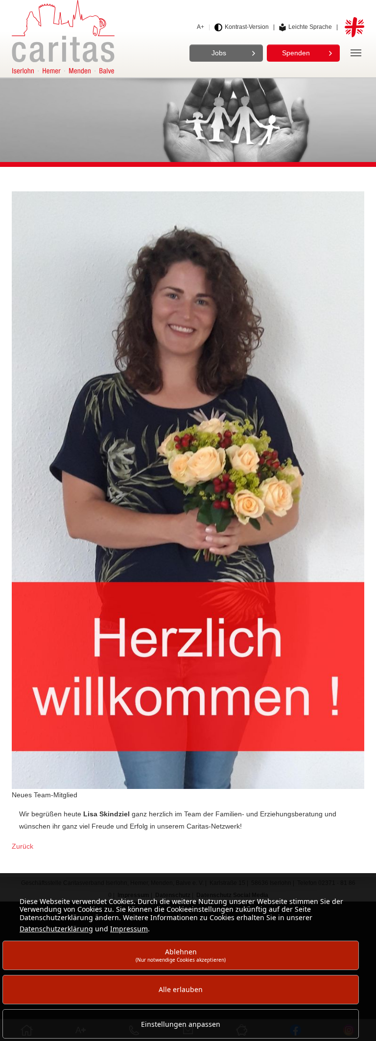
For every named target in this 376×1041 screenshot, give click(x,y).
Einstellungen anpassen (180, 1024)
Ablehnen (181, 955)
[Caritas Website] (63, 36)
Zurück (22, 846)
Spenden (296, 53)
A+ (200, 26)
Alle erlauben (181, 989)
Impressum (129, 928)
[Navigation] (356, 53)
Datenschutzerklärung (56, 928)
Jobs (219, 53)
